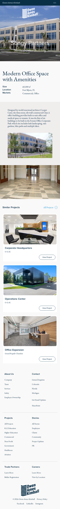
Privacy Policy (42, 499)
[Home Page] (11, 3)
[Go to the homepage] (30, 490)
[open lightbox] (30, 145)
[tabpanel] (30, 182)
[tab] (7, 168)
